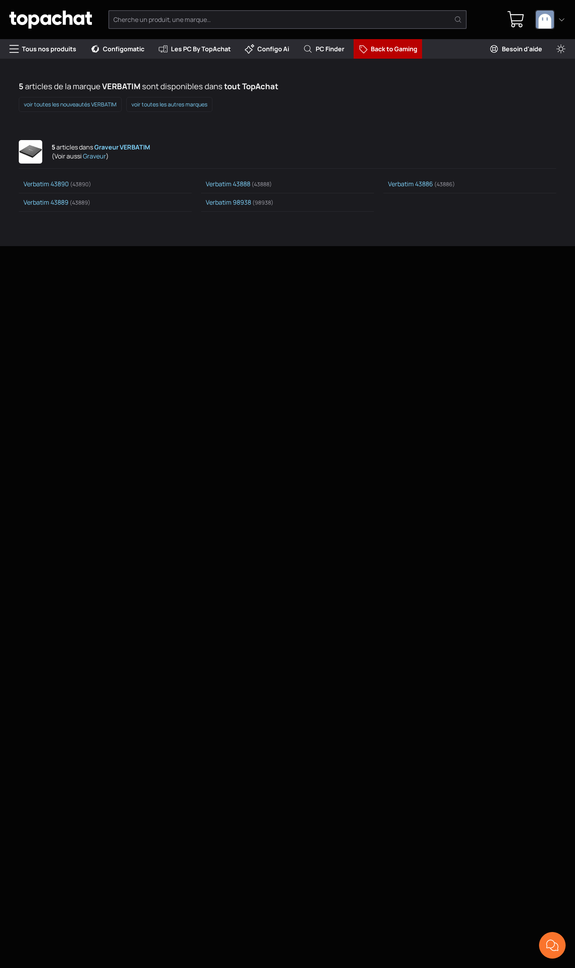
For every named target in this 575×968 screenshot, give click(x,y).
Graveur (94, 156)
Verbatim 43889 (56, 202)
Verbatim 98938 (239, 202)
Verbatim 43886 (421, 184)
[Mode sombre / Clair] (561, 49)
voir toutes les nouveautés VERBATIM (70, 104)
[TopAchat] (50, 20)
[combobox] (550, 19)
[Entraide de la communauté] (552, 945)
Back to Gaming (394, 49)
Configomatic (123, 49)
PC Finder (330, 49)
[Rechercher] (458, 19)
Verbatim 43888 (239, 184)
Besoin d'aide (522, 49)
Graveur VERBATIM (122, 147)
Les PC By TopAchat (201, 49)
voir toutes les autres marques (169, 104)
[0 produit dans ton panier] (516, 19)
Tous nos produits (49, 49)
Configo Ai (273, 49)
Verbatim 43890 (57, 184)
